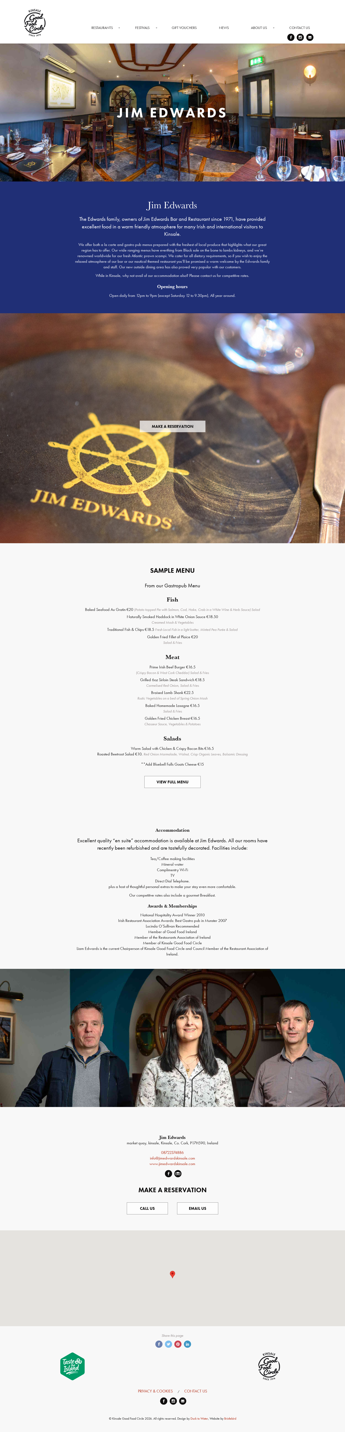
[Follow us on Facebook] (290, 37)
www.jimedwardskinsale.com (172, 1163)
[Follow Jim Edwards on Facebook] (168, 1173)
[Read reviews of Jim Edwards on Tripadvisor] (177, 1173)
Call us (147, 1208)
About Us (259, 28)
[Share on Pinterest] (177, 1344)
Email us (197, 1208)
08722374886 (172, 1152)
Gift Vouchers (184, 28)
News (224, 28)
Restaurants (102, 28)
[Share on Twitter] (168, 1344)
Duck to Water (199, 1418)
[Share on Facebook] (159, 1344)
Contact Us (299, 28)
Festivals (142, 28)
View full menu (172, 782)
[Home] (35, 23)
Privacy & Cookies (155, 1391)
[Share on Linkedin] (187, 1344)
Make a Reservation (172, 426)
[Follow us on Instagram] (300, 37)
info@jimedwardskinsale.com (172, 1158)
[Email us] (309, 37)
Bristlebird (230, 1418)
